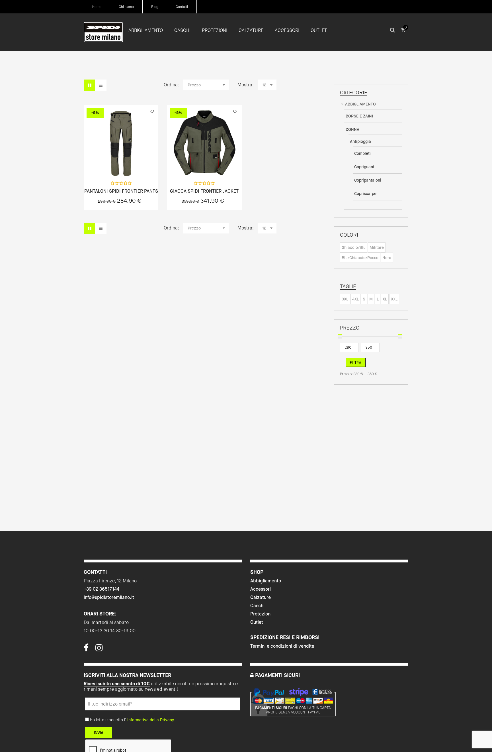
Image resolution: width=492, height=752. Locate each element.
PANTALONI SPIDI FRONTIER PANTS (121, 191)
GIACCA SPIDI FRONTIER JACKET (204, 191)
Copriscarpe (365, 193)
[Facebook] (86, 649)
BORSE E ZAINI (359, 116)
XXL (394, 299)
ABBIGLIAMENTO (360, 104)
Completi (362, 153)
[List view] (100, 85)
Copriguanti (365, 166)
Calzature (260, 597)
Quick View (106, 164)
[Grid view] (89, 85)
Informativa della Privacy (150, 720)
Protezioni (261, 614)
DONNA (352, 129)
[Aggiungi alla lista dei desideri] (151, 111)
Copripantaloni (367, 180)
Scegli (121, 164)
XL (385, 299)
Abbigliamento (265, 581)
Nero (386, 257)
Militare (377, 247)
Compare (136, 164)
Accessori (260, 589)
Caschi (257, 605)
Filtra (355, 362)
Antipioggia (360, 141)
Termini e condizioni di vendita (282, 646)
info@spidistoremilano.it (109, 597)
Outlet (256, 622)
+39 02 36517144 (101, 589)
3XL (345, 299)
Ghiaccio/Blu (354, 247)
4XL (355, 299)
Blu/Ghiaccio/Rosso (360, 257)
